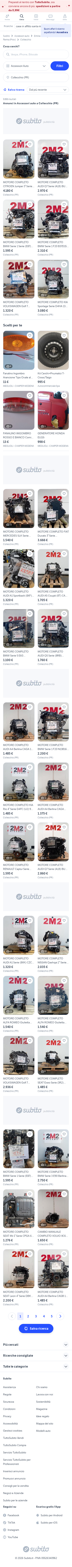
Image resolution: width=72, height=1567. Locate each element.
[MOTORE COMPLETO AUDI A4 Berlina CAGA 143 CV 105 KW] (19, 730)
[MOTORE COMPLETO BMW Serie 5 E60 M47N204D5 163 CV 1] (19, 637)
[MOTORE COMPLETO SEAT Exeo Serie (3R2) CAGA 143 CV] (53, 1064)
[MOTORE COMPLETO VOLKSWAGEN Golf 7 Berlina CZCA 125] (19, 288)
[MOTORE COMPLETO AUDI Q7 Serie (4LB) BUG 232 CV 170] (53, 167)
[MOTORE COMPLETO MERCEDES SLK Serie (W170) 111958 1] (19, 517)
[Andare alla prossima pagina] (60, 1316)
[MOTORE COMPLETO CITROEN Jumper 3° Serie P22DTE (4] (19, 167)
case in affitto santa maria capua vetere (38, 26)
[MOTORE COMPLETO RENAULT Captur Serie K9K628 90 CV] (19, 850)
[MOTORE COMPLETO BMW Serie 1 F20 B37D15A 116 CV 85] (53, 228)
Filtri (59, 66)
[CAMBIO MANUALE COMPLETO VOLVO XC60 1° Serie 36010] (53, 1217)
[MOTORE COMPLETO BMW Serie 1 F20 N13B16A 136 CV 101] (53, 730)
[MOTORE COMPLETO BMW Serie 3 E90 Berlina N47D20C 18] (53, 1157)
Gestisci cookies (12, 1430)
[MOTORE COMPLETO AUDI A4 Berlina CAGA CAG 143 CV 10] (53, 790)
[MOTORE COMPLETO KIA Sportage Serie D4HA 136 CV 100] (53, 288)
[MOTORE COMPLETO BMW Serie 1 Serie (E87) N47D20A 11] (19, 1157)
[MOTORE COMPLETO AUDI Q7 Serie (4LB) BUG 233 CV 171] (53, 850)
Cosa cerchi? (11, 46)
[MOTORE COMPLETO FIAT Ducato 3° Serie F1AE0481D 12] (53, 517)
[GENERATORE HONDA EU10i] (53, 419)
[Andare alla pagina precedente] (12, 1316)
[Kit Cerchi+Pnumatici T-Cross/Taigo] (53, 359)
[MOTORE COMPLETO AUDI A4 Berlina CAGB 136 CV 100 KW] (53, 1277)
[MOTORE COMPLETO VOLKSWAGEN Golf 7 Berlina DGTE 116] (19, 1064)
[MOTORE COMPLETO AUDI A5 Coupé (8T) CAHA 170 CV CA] (53, 577)
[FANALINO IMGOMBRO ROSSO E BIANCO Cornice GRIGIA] (19, 419)
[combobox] (38, 54)
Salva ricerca (16, 89)
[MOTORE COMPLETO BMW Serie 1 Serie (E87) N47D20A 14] (19, 228)
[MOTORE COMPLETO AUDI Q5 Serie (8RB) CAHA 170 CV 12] (53, 637)
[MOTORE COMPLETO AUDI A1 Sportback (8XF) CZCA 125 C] (19, 577)
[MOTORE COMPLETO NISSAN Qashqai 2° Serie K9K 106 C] (53, 944)
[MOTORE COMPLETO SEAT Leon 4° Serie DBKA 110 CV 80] (19, 1277)
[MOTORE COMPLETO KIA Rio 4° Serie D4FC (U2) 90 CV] (19, 790)
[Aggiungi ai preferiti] (30, 144)
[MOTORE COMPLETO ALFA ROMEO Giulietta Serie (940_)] (19, 1004)
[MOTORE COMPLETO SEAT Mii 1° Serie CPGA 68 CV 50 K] (19, 1217)
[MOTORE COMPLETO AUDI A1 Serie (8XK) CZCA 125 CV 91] (19, 944)
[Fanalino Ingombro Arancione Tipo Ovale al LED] (19, 359)
